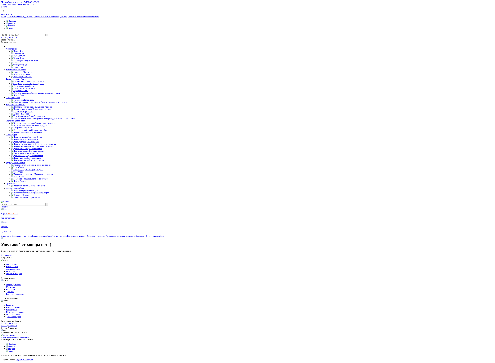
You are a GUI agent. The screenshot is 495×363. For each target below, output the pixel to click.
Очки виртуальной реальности (54, 102)
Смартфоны (11, 49)
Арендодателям (13, 269)
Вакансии (47, 17)
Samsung (24, 60)
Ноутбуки (26, 74)
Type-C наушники (37, 116)
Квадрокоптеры (34, 197)
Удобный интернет (24, 360)
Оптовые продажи (14, 273)
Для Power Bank (34, 139)
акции (3, 17)
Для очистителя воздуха (45, 144)
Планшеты (27, 77)
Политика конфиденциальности (15, 337)
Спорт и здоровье (36, 84)
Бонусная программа (15, 294)
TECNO (24, 65)
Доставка (12, 4)
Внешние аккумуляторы (45, 123)
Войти (4, 7)
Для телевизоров (35, 155)
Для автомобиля (35, 132)
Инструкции (11, 310)
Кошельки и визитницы (44, 174)
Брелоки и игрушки (39, 179)
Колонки (25, 114)
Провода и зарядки (38, 125)
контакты (94, 17)
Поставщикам (12, 267)
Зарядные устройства (15, 121)
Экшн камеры (32, 190)
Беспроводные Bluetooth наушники (59, 118)
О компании (12, 17)
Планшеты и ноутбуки (16, 70)
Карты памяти (32, 153)
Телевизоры (29, 100)
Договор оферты (13, 317)
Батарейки (27, 128)
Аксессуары (11, 135)
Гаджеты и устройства (16, 79)
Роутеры (24, 90)
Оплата (4, 4)
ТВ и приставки (13, 97)
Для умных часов (36, 160)
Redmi (21, 53)
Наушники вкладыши (42, 109)
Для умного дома (36, 151)
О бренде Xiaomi (25, 17)
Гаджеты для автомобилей (48, 93)
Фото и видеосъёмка (15, 188)
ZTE (19, 63)
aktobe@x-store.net (9, 326)
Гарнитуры (28, 111)
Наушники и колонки (15, 104)
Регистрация (6, 14)
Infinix (21, 67)
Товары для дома (35, 169)
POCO (22, 56)
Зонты (21, 176)
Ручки (21, 167)
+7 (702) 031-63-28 (31, 2)
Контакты (29, 4)
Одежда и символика (15, 162)
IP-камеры (26, 195)
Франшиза (10, 271)
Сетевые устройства (40, 130)
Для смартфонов (35, 137)
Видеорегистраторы (40, 193)
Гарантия (21, 4)
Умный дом (29, 86)
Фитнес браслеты (36, 81)
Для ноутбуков (32, 142)
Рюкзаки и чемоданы (41, 165)
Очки (20, 172)
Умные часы (29, 88)
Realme (23, 58)
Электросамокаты (37, 186)
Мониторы (27, 72)
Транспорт (10, 183)
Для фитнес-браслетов (43, 146)
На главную (6, 255)
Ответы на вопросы (15, 312)
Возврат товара (83, 17)
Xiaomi (22, 51)
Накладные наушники (42, 107)
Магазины (38, 17)
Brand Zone (33, 60)
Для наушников (34, 158)
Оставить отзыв (13, 314)
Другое (23, 95)
